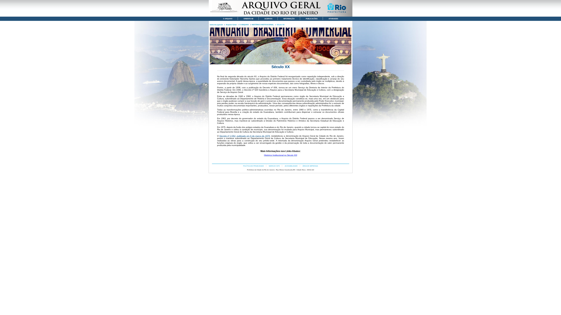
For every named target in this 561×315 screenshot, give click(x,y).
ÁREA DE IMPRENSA (310, 166)
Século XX (280, 25)
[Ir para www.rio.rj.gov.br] (337, 8)
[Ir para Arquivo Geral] (280, 8)
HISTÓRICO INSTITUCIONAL (263, 25)
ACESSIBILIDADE (291, 166)
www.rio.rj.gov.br (216, 25)
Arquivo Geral (231, 25)
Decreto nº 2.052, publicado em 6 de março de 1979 (244, 136)
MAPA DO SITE (274, 166)
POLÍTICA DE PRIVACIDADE (253, 166)
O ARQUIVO (244, 25)
